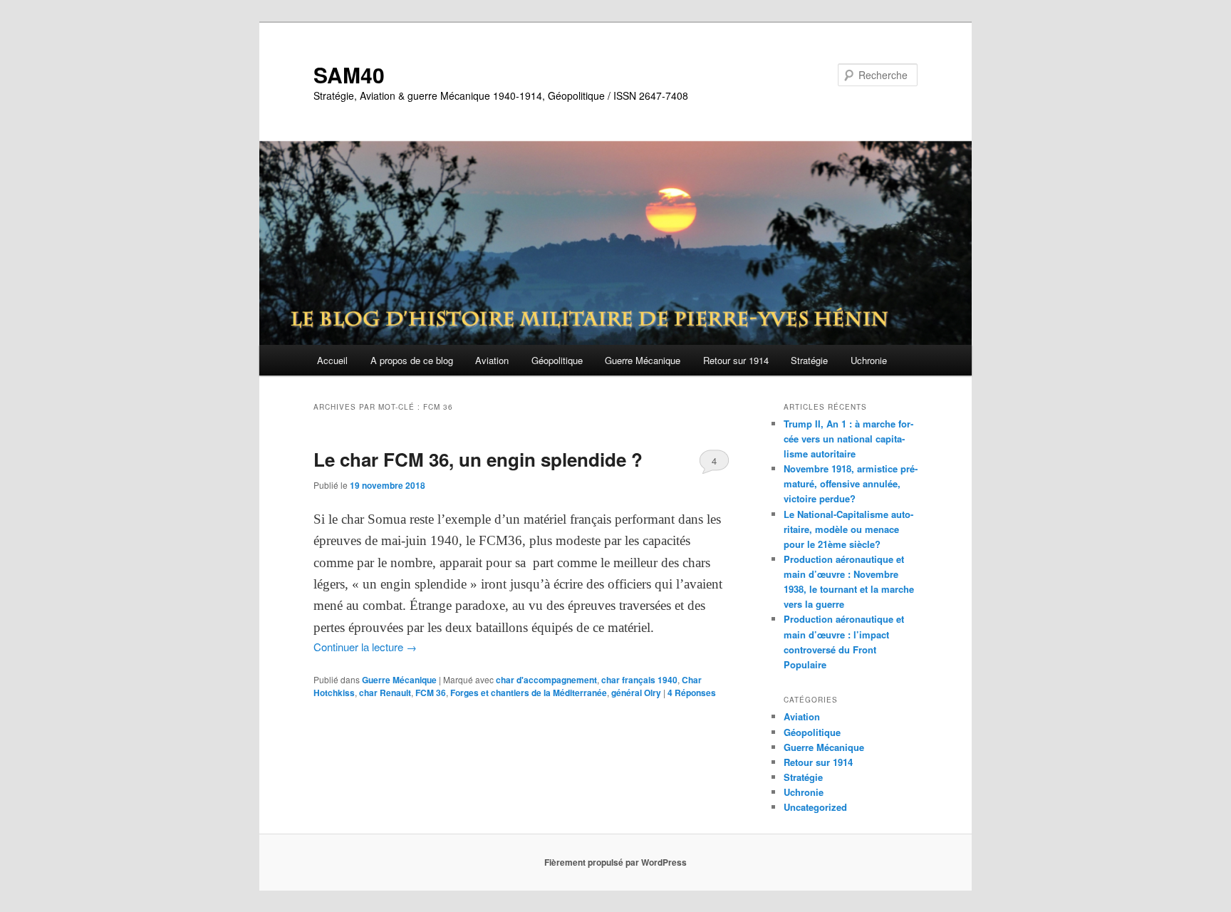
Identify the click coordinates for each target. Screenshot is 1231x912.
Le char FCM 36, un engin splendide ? (478, 459)
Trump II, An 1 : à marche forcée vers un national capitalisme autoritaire (848, 438)
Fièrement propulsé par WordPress (615, 862)
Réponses (692, 692)
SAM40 (349, 74)
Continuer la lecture (365, 646)
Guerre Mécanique (642, 360)
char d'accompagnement (546, 679)
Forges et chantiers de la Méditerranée (528, 692)
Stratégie (809, 360)
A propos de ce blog (411, 360)
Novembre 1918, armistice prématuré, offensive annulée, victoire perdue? (851, 483)
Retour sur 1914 (736, 360)
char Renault (385, 692)
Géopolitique (557, 360)
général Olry (636, 692)
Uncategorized (815, 807)
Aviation (492, 360)
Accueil (332, 360)
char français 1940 (639, 679)
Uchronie (869, 360)
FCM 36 (430, 692)
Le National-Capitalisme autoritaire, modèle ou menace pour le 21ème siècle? (848, 529)
